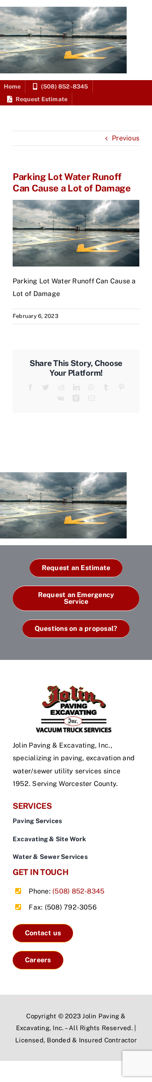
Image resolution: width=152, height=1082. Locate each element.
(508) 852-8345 (78, 891)
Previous (125, 138)
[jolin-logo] (76, 688)
